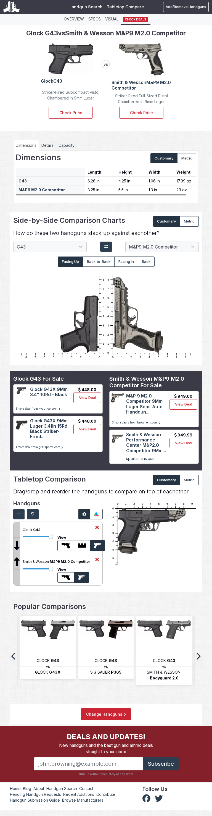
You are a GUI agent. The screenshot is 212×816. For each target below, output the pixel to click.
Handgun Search (85, 6)
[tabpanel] (106, 174)
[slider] (51, 537)
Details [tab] (47, 145)
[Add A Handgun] (19, 514)
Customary (164, 158)
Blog (27, 788)
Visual (111, 19)
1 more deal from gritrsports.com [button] (38, 447)
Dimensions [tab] (26, 145)
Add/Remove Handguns (186, 6)
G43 (22, 181)
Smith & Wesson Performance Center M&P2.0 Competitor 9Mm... (146, 442)
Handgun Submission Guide (35, 800)
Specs (94, 19)
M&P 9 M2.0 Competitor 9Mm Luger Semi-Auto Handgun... (144, 404)
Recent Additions (78, 794)
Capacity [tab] (67, 145)
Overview (74, 19)
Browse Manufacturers (82, 800)
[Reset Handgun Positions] (33, 514)
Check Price (70, 112)
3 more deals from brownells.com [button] (135, 422)
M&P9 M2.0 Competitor (41, 189)
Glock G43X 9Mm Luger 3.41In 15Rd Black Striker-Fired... (49, 429)
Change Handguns (104, 714)
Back (146, 261)
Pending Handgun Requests (35, 794)
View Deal (87, 397)
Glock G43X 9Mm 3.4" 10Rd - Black (49, 391)
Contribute (105, 794)
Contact (86, 788)
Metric (186, 158)
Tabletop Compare (125, 6)
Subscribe (161, 763)
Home (15, 788)
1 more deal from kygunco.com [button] (37, 408)
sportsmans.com (140, 458)
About (38, 788)
